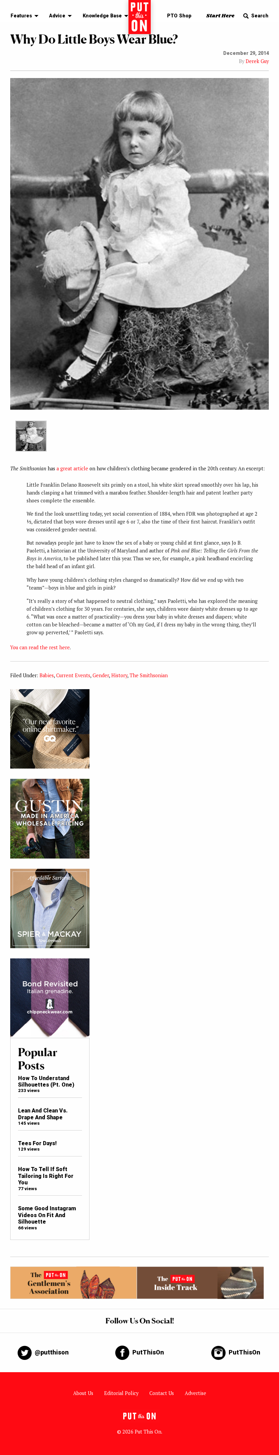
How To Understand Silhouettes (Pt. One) (46, 1081)
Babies (46, 675)
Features (21, 16)
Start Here (220, 15)
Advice (57, 16)
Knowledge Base (102, 16)
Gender (101, 675)
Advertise (195, 1393)
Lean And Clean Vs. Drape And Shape (43, 1113)
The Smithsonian (149, 675)
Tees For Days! (37, 1143)
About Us (83, 1393)
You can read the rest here (40, 647)
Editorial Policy (121, 1393)
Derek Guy (257, 61)
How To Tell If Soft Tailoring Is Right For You (45, 1176)
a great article (72, 468)
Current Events (73, 675)
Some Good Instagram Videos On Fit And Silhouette (47, 1215)
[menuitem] (22, 16)
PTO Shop (179, 16)
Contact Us (161, 1393)
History (119, 675)
